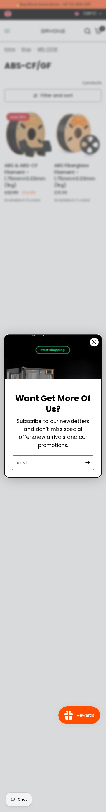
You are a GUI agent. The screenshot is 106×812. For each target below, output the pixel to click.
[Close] (94, 342)
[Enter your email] (87, 463)
